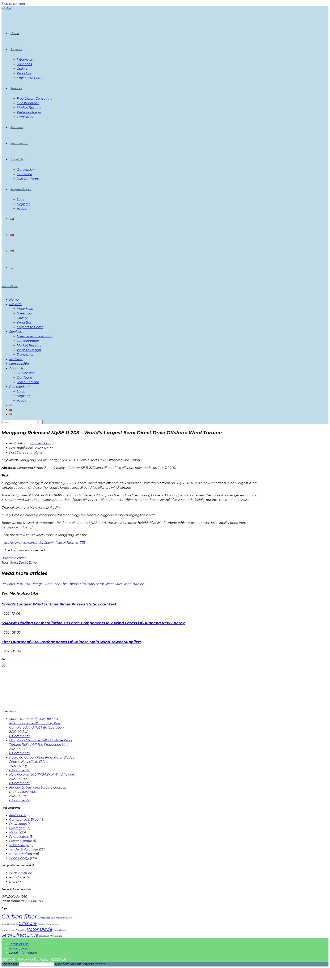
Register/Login (20, 387)
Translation (25, 354)
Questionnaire (28, 341)
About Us (16, 368)
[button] (14, 558)
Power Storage (20, 841)
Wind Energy (19, 858)
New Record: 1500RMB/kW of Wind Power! (41, 774)
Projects (15, 304)
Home (14, 299)
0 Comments (19, 736)
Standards (44, 936)
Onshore (41, 924)
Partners (16, 359)
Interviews (25, 309)
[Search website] (11, 267)
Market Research (30, 345)
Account (23, 400)
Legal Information (23, 952)
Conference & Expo (24, 819)
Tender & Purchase (23, 849)
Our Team (24, 377)
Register (23, 396)
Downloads (18, 824)
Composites (44, 918)
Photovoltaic (19, 836)
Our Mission (26, 373)
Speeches (24, 313)
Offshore (28, 923)
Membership (19, 364)
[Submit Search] (40, 422)
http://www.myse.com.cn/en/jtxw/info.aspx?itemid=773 (43, 542)
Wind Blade (56, 936)
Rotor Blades (59, 930)
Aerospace (17, 815)
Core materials (58, 918)
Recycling (21, 930)
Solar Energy (19, 845)
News (38, 452)
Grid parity (12, 924)
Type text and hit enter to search (80, 964)
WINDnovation (20, 873)
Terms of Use (19, 944)
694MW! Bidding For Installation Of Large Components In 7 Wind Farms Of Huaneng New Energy (93, 623)
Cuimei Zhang (41, 443)
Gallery (22, 318)
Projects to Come (30, 327)
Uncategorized (20, 854)
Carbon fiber (19, 916)
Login (21, 391)
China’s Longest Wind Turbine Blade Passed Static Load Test (59, 604)
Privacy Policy (19, 948)
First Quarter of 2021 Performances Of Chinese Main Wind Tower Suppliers (72, 642)
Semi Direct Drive (23, 562)
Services (15, 331)
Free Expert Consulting (35, 336)
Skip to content (13, 4)
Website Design (29, 350)
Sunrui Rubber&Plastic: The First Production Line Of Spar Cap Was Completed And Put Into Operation (36, 723)
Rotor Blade (39, 929)
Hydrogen (17, 828)
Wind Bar (24, 322)
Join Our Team (28, 382)
